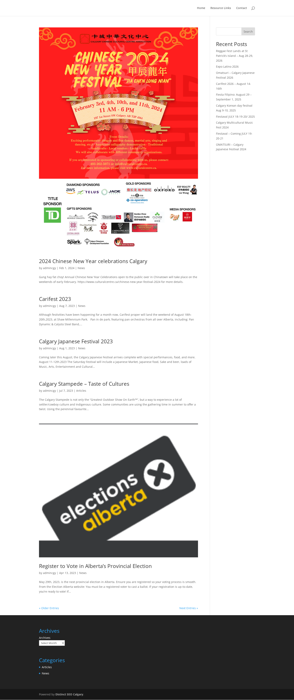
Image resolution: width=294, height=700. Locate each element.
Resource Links (220, 8)
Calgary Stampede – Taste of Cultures (84, 383)
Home (201, 8)
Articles (81, 391)
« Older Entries (49, 608)
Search (248, 31)
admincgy (49, 268)
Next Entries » (188, 608)
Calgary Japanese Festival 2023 (76, 341)
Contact (241, 8)
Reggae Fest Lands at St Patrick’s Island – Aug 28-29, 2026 (234, 55)
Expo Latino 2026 (227, 66)
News (81, 268)
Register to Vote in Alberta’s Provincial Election (95, 566)
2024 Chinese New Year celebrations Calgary (93, 261)
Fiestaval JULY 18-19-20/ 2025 (235, 116)
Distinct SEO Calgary (69, 694)
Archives (44, 638)
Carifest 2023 (55, 298)
